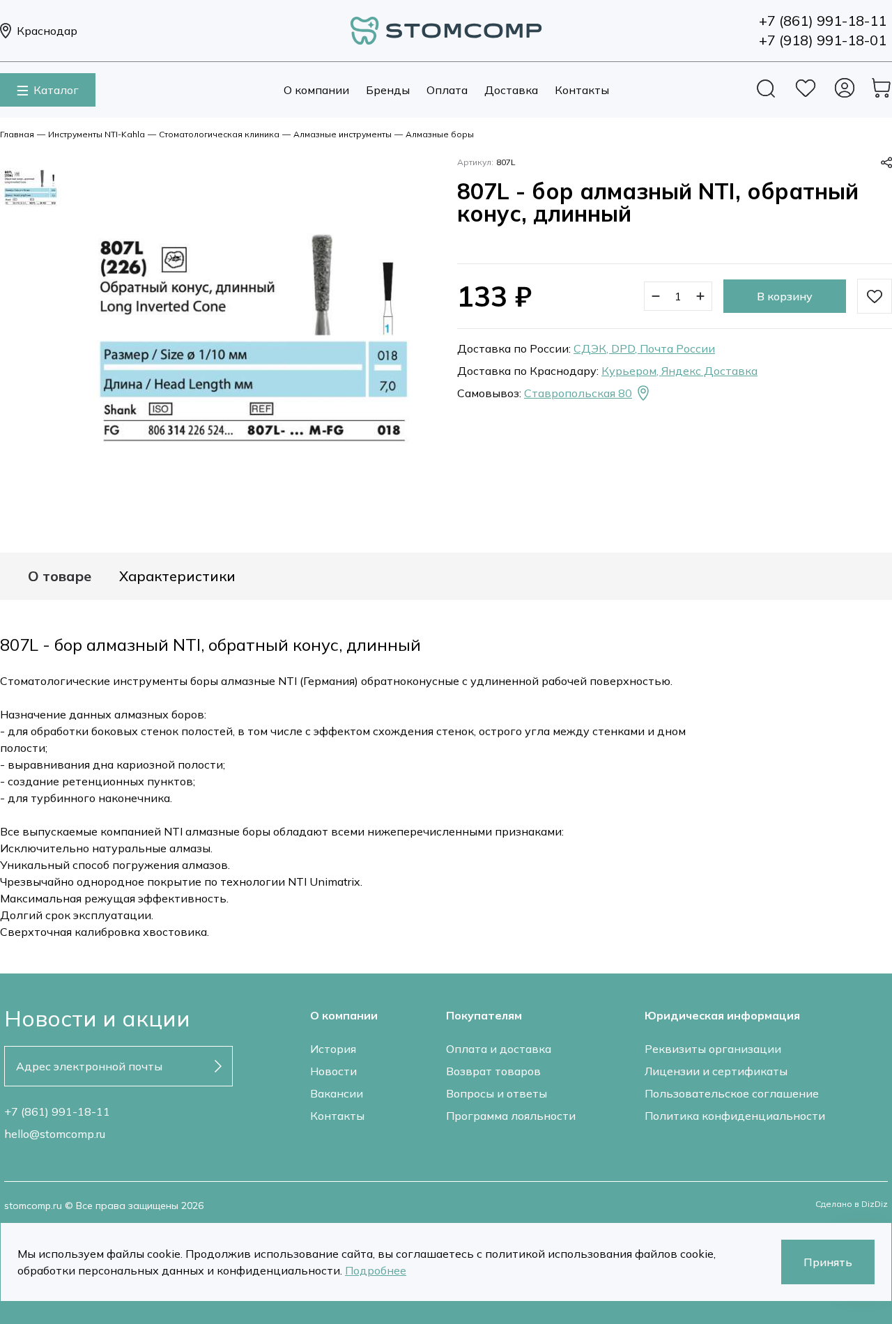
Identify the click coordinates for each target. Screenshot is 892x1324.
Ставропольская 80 (578, 393)
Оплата (447, 90)
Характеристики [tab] (177, 576)
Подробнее (375, 1270)
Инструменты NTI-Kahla (96, 134)
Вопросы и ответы (496, 1093)
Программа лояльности (511, 1116)
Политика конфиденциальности (735, 1116)
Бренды (388, 90)
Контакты (582, 90)
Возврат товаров (493, 1071)
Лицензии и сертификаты (716, 1071)
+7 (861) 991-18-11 (57, 1111)
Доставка (511, 90)
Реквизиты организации (713, 1049)
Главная (17, 134)
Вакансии (336, 1093)
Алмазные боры (440, 134)
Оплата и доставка (498, 1049)
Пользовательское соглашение (732, 1093)
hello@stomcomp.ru (54, 1134)
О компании (316, 90)
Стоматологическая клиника (219, 134)
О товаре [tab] (59, 576)
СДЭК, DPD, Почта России (644, 348)
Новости (333, 1071)
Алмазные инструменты (342, 134)
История (333, 1049)
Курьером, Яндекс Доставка (679, 371)
